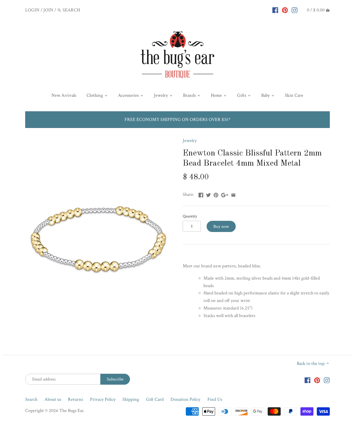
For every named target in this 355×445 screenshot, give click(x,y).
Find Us (214, 399)
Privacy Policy (103, 399)
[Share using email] (233, 194)
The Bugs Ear (71, 411)
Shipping (130, 399)
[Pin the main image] (216, 194)
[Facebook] (275, 10)
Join (48, 10)
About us (52, 399)
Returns (75, 399)
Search (31, 399)
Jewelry (190, 141)
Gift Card (155, 399)
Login (32, 10)
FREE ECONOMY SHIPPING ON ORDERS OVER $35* (177, 119)
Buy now (221, 226)
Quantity (190, 216)
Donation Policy (185, 399)
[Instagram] (295, 10)
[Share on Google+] (224, 194)
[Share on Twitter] (208, 194)
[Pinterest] (285, 10)
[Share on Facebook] (201, 194)
